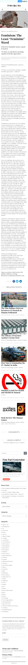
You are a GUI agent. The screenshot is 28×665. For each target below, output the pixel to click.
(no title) (4, 490)
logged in (12, 442)
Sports (4, 594)
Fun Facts (4, 563)
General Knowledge (7, 565)
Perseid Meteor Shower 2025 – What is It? (13, 494)
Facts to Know (5, 553)
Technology (5, 598)
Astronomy (5, 530)
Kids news (3, 58)
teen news (22, 58)
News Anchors (6, 575)
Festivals (4, 559)
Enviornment (5, 547)
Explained (4, 551)
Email (4, 633)
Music (3, 571)
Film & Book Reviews (7, 561)
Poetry (4, 582)
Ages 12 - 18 (4, 31)
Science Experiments (7, 590)
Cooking (4, 538)
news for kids (12, 58)
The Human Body (6, 602)
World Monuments (7, 609)
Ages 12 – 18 (5, 524)
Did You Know (5, 544)
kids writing (7, 58)
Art (3, 528)
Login (20, 1)
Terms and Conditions (18, 650)
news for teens (17, 58)
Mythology (5, 573)
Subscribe (5, 639)
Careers (4, 534)
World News (5, 611)
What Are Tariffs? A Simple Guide (10, 492)
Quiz (3, 586)
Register (24, 1)
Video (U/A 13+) (6, 604)
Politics (4, 584)
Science (4, 588)
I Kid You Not (14, 5)
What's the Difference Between (10, 605)
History (4, 567)
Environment (5, 549)
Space (3, 592)
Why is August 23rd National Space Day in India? (14, 488)
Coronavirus (5, 540)
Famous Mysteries (6, 555)
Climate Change (6, 536)
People (4, 578)
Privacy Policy (17, 656)
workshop (4, 607)
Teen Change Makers (7, 600)
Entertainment (6, 546)
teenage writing (6, 59)
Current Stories (6, 542)
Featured (4, 557)
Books (3, 532)
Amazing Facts (5, 526)
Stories (4, 596)
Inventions (5, 569)
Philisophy (5, 580)
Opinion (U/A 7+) (13, 31)
